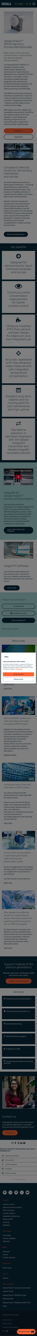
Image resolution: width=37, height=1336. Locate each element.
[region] (18, 668)
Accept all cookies (18, 674)
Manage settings (18, 679)
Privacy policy (18, 669)
